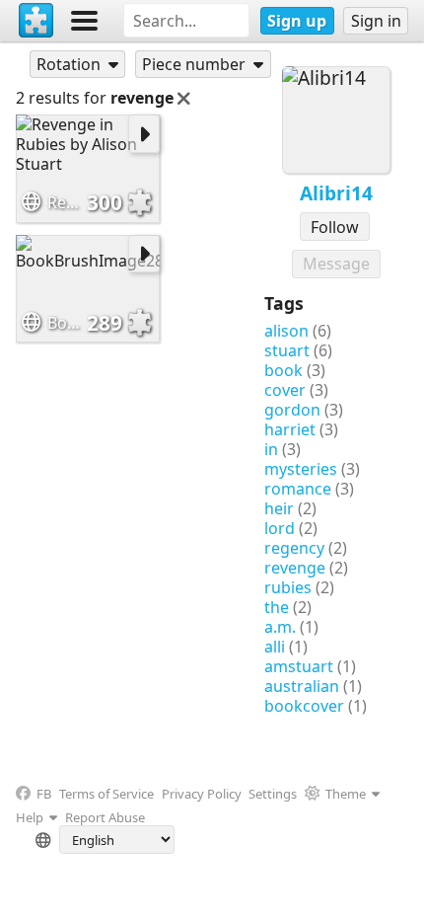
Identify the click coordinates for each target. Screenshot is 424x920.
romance (297, 488)
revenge (294, 567)
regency (294, 548)
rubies (288, 587)
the (276, 607)
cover (285, 390)
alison (286, 331)
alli (274, 646)
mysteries (300, 469)
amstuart (298, 666)
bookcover (304, 706)
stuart (287, 350)
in (271, 449)
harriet (290, 429)
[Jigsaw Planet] (36, 20)
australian (301, 686)
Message (336, 263)
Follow (335, 227)
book (283, 370)
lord (279, 528)
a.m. (280, 627)
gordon (292, 410)
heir (279, 508)
